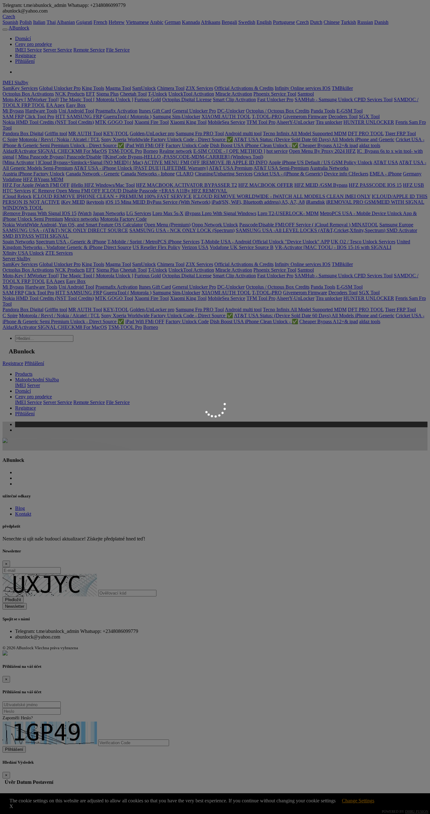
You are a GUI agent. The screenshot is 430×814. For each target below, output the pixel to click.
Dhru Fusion (416, 811)
